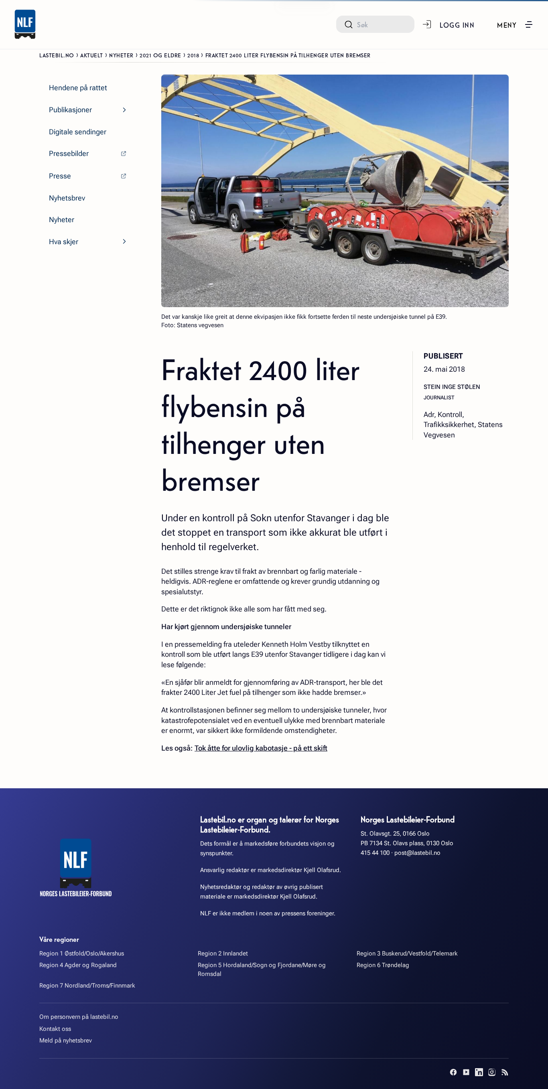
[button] (515, 24)
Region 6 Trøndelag (383, 965)
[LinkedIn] (479, 1072)
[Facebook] (453, 1072)
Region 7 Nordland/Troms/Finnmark (87, 985)
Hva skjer (63, 241)
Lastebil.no (56, 55)
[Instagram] (492, 1072)
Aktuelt (91, 55)
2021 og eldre (160, 55)
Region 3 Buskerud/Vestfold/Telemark (407, 953)
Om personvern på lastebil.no (78, 1016)
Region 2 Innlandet (223, 953)
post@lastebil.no (417, 852)
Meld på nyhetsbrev (65, 1040)
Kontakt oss (55, 1028)
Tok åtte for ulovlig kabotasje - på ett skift (261, 748)
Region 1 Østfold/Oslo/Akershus (81, 953)
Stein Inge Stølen (452, 387)
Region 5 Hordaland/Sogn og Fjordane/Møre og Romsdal (262, 969)
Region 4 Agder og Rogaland (78, 965)
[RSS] (505, 1072)
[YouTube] (466, 1072)
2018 (193, 55)
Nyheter (121, 55)
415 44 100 (375, 852)
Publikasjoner (70, 109)
